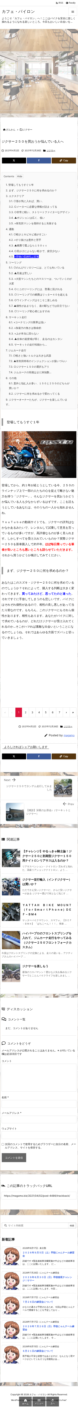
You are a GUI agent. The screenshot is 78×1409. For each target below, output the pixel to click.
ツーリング (14, 262)
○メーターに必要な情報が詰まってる (33, 206)
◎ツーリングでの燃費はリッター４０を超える (38, 294)
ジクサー (27, 129)
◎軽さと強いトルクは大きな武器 (30, 355)
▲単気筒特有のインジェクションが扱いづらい (38, 361)
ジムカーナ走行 (16, 350)
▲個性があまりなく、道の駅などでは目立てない (39, 305)
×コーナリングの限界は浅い (27, 322)
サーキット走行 (16, 317)
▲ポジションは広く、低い (27, 217)
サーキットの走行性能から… (28, 344)
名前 (5, 1097)
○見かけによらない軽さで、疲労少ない (34, 251)
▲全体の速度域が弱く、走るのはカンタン (36, 338)
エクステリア (15, 195)
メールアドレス (11, 1112)
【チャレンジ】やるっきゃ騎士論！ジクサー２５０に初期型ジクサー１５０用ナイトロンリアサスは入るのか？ (47, 855)
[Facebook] (39, 160)
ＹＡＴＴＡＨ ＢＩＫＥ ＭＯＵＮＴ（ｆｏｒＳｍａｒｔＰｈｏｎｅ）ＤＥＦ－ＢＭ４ (47, 909)
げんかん (10, 129)
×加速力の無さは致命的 (25, 327)
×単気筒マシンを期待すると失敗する (33, 223)
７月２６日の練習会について (37, 1301)
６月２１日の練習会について (37, 1350)
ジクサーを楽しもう (35, 966)
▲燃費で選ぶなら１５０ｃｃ (28, 245)
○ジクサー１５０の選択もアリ (29, 366)
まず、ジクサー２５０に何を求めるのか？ (31, 190)
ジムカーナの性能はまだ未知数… (30, 372)
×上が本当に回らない (24, 333)
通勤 (10, 229)
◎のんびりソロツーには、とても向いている (36, 267)
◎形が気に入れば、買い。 (26, 201)
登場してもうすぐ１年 (20, 184)
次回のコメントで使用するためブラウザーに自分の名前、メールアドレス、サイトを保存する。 (40, 1145)
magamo (69, 735)
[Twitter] (14, 160)
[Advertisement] (39, 70)
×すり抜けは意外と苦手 (25, 239)
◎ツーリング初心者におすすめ (29, 311)
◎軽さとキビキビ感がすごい (28, 234)
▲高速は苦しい (20, 273)
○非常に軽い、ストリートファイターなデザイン (39, 212)
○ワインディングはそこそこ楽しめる (33, 300)
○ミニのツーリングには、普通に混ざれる (35, 289)
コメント (7, 1060)
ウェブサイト (9, 1128)
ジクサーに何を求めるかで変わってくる (34, 393)
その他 (11, 378)
